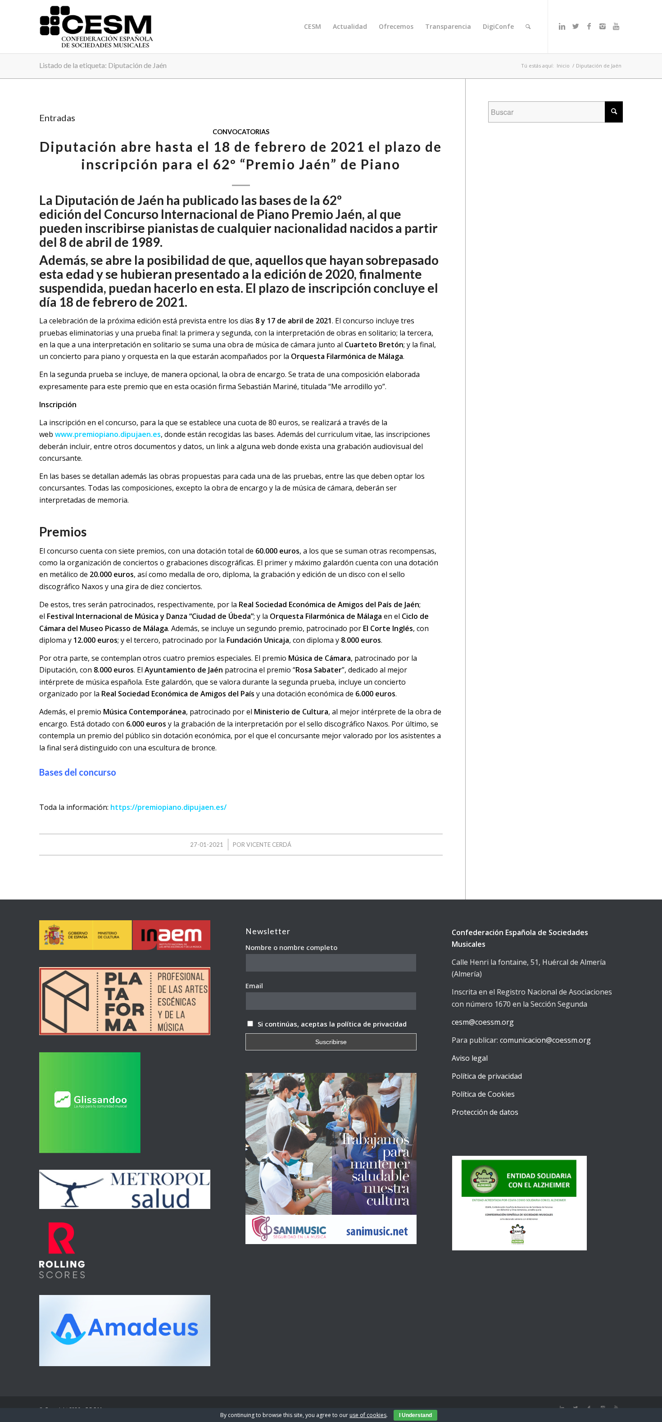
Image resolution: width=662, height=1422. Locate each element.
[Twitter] (575, 26)
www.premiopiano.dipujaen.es (108, 434)
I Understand (415, 1415)
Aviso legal (470, 1058)
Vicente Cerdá (268, 844)
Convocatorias (241, 132)
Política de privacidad (487, 1076)
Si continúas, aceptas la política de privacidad (332, 1023)
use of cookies (367, 1415)
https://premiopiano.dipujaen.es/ (168, 807)
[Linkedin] (562, 26)
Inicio (563, 65)
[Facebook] (589, 26)
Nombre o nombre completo (291, 947)
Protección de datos (485, 1112)
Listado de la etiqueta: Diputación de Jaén (103, 65)
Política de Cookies (483, 1094)
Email (254, 985)
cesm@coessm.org (483, 1022)
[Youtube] (616, 26)
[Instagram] (602, 26)
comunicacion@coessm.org (545, 1040)
